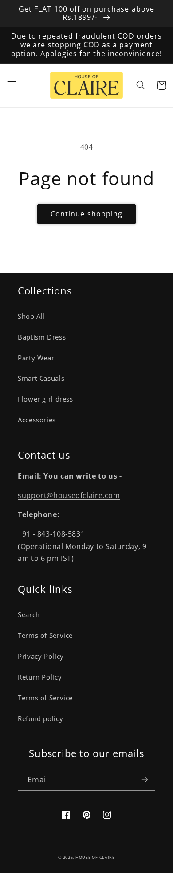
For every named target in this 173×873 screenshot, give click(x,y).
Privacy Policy (41, 656)
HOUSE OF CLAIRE (95, 857)
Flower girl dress (45, 398)
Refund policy (40, 718)
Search (29, 614)
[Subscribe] (144, 780)
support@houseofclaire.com (69, 495)
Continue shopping (86, 214)
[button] (11, 85)
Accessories (37, 419)
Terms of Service (45, 635)
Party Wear (36, 357)
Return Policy (40, 676)
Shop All (31, 316)
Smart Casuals (41, 378)
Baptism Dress (42, 336)
